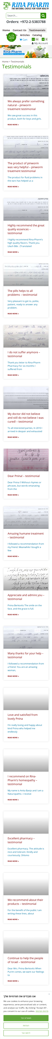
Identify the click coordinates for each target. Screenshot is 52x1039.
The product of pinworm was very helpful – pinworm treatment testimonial (25, 167)
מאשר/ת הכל (26, 1018)
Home (6, 30)
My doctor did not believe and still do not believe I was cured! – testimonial (26, 417)
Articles (25, 35)
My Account (41, 43)
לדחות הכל (26, 1033)
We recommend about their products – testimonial (25, 902)
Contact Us (19, 30)
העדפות (26, 1025)
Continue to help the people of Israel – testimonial (25, 960)
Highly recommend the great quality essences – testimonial (26, 229)
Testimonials (37, 30)
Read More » (13, 124)
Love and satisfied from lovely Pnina (23, 716)
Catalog (37, 35)
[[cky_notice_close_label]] (49, 994)
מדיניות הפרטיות (42, 1011)
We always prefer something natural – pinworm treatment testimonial (26, 105)
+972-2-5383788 (33, 21)
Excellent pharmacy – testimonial (21, 840)
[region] (26, 1015)
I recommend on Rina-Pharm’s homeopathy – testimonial (22, 780)
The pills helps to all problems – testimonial (22, 293)
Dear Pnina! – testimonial (24, 476)
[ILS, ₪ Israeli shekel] (43, 39)
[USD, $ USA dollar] (46, 39)
